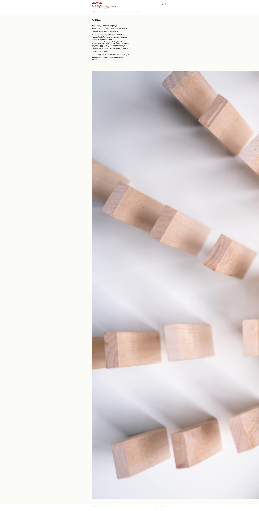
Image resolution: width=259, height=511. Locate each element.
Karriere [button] (113, 12)
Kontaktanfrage (105, 12)
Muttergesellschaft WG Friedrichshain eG (130, 12)
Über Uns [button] (95, 12)
